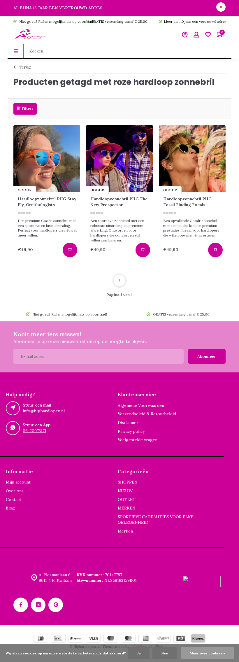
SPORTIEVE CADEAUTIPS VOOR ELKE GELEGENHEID (156, 519)
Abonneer (206, 356)
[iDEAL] (41, 639)
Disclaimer (128, 422)
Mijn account (18, 482)
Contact (13, 499)
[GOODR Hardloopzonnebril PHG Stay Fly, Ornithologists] (46, 158)
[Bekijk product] (70, 250)
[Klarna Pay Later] (198, 639)
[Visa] (93, 639)
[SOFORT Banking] (163, 639)
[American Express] (145, 639)
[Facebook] (20, 605)
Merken (125, 531)
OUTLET (127, 499)
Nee (164, 653)
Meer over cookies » (207, 653)
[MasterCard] (128, 639)
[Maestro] (110, 639)
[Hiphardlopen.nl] (31, 35)
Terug (25, 67)
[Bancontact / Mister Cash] (58, 639)
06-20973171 (34, 430)
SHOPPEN (128, 482)
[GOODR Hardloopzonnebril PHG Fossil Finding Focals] (192, 158)
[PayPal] (75, 639)
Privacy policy (131, 431)
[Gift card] (180, 639)
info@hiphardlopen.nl (44, 411)
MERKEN (127, 508)
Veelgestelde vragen (137, 439)
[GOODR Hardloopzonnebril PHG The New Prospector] (119, 158)
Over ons (15, 490)
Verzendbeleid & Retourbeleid (147, 413)
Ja (139, 653)
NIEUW (125, 490)
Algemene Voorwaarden (141, 405)
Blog (10, 508)
